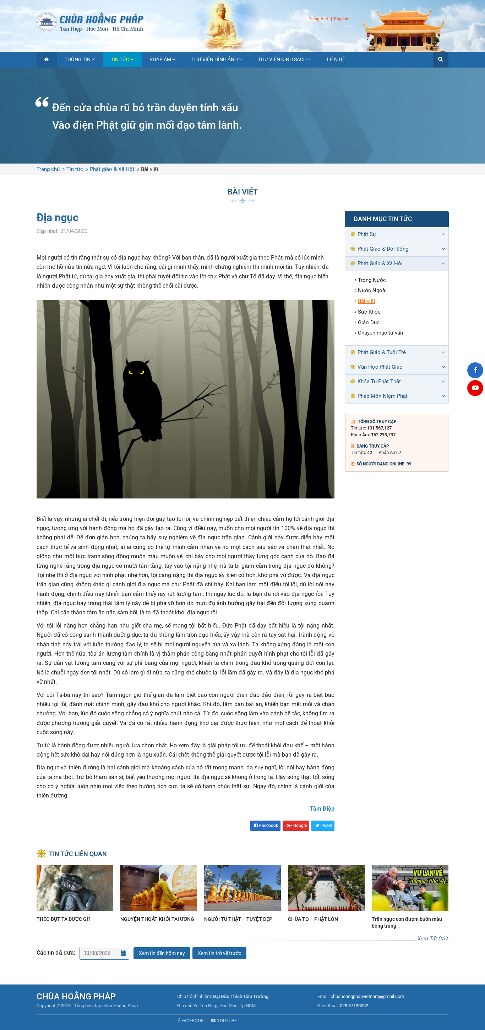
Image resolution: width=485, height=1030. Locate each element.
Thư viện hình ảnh (214, 59)
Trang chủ (48, 169)
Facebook (268, 825)
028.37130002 (354, 1005)
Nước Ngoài (372, 290)
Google (300, 825)
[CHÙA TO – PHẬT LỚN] (326, 894)
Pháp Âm (160, 59)
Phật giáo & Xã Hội (112, 169)
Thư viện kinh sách (282, 59)
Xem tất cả (432, 938)
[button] (440, 60)
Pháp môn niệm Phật (383, 396)
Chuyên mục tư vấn (380, 333)
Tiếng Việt (318, 18)
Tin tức (120, 59)
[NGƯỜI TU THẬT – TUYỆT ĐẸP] (242, 894)
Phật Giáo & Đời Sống (383, 249)
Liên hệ (336, 59)
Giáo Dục (369, 322)
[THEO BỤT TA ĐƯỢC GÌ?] (75, 894)
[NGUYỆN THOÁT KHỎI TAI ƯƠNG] (158, 894)
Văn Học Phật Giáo (380, 367)
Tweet (326, 825)
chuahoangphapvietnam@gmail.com (367, 996)
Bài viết (149, 169)
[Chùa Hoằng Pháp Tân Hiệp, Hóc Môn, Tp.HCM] (242, 21)
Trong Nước (372, 280)
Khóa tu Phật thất (379, 381)
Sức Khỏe (369, 312)
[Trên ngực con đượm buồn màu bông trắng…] (410, 898)
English (341, 19)
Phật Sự (367, 234)
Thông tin (78, 59)
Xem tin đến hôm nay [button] (162, 953)
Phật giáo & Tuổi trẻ (382, 352)
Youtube (227, 1020)
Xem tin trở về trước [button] (219, 953)
